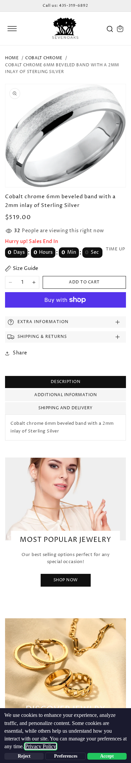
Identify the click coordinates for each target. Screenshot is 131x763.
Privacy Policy (40, 746)
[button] (12, 28)
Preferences (65, 756)
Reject (24, 756)
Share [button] (20, 353)
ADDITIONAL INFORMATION (65, 395)
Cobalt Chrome (43, 58)
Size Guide (25, 268)
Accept (107, 756)
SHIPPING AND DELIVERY (65, 408)
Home (11, 58)
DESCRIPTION (66, 382)
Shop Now (65, 580)
